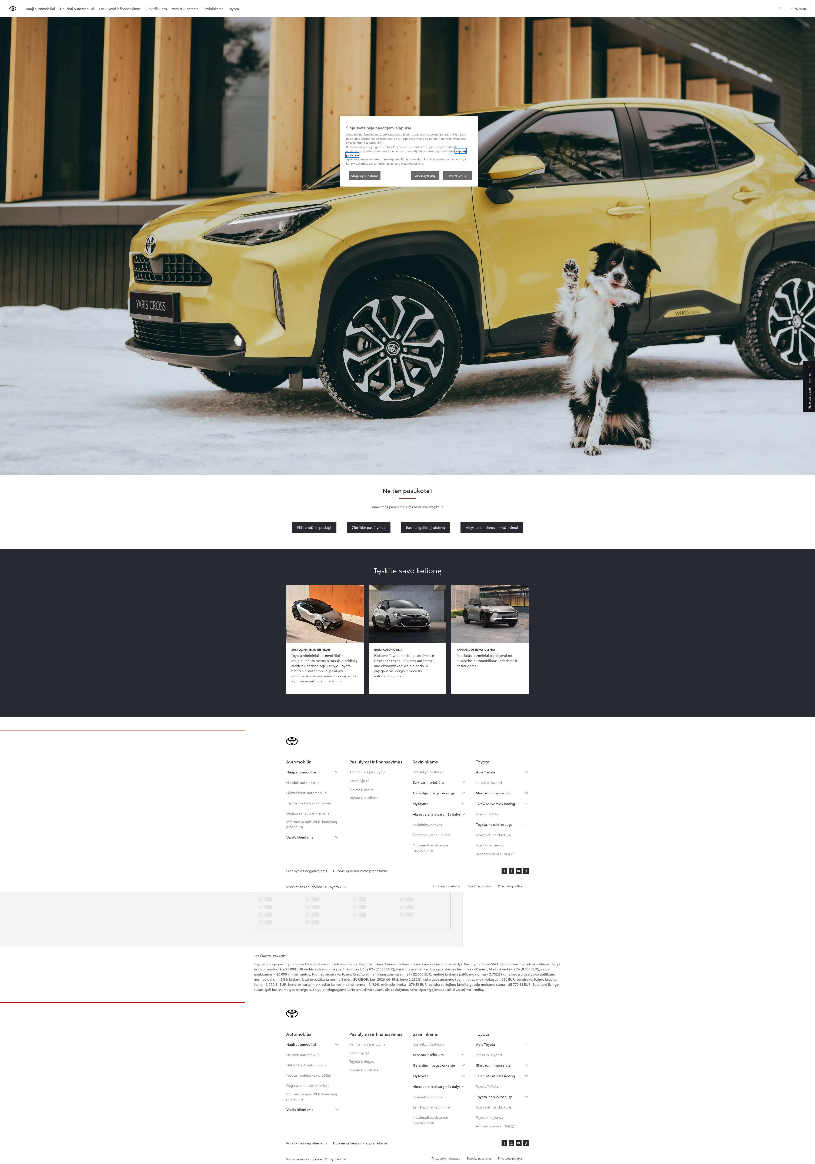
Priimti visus (457, 176)
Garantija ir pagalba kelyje (434, 792)
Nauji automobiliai (301, 771)
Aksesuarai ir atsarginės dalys (436, 814)
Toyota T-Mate (487, 813)
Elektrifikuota (156, 8)
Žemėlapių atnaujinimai (431, 834)
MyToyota (420, 803)
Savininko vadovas (427, 824)
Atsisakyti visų (425, 176)
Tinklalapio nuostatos (446, 886)
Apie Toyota (485, 771)
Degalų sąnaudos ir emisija (307, 812)
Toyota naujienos (489, 844)
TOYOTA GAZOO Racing (495, 803)
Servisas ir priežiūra (428, 782)
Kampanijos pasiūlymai (367, 771)
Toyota (233, 8)
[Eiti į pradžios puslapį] (13, 8)
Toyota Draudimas (363, 797)
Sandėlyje (359, 780)
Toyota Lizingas (361, 788)
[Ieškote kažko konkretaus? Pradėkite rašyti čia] (780, 8)
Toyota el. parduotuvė (493, 834)
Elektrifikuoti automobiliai (306, 792)
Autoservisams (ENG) (495, 853)
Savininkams (213, 8)
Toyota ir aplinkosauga (494, 824)
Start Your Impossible (493, 792)
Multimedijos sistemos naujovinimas (431, 847)
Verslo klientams (299, 836)
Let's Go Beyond (489, 782)
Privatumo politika (510, 886)
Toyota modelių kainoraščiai (308, 802)
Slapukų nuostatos (479, 886)
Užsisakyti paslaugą (428, 771)
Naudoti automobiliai (303, 782)
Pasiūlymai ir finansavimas (120, 8)
